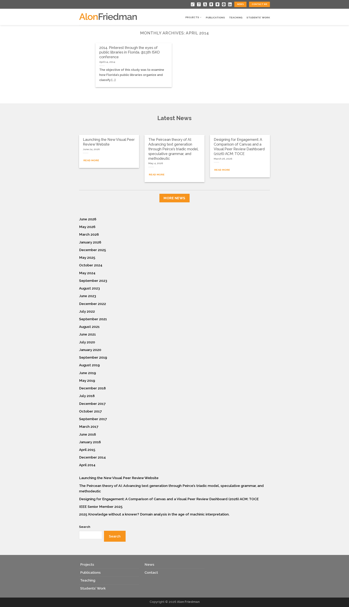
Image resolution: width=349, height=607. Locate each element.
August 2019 (89, 365)
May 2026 (87, 227)
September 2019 (93, 357)
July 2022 (87, 311)
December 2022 (92, 304)
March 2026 (89, 234)
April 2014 (87, 465)
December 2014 (92, 457)
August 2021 (89, 327)
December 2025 (92, 250)
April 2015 (87, 450)
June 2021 (87, 334)
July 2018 (87, 396)
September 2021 (93, 319)
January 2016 (90, 442)
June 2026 (87, 219)
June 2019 (87, 373)
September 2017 (93, 419)
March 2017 (88, 426)
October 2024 (90, 265)
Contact (151, 572)
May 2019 (87, 380)
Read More (91, 160)
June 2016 (87, 434)
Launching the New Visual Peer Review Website (119, 478)
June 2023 (87, 296)
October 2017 (90, 411)
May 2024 (87, 273)
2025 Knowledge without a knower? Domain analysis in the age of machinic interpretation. (154, 514)
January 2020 (90, 350)
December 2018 (92, 388)
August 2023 (89, 288)
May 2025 (87, 257)
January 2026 (90, 242)
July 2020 (87, 342)
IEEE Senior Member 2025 (101, 507)
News (149, 564)
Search (84, 527)
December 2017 (92, 404)
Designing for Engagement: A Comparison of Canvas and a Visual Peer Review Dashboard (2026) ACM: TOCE (169, 499)
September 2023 (93, 281)
